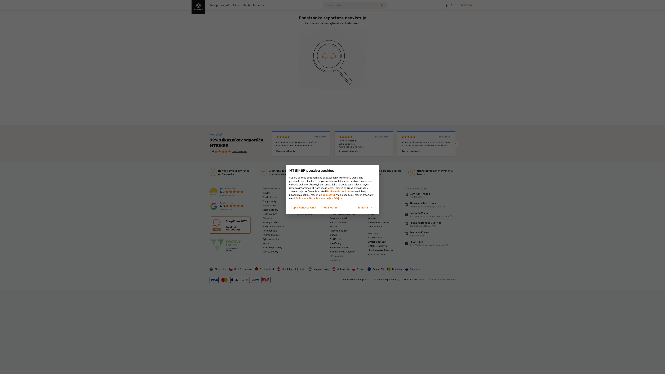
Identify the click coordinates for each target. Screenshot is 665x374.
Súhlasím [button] (365, 208)
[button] (328, 195)
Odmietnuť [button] (330, 207)
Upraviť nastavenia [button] (304, 207)
